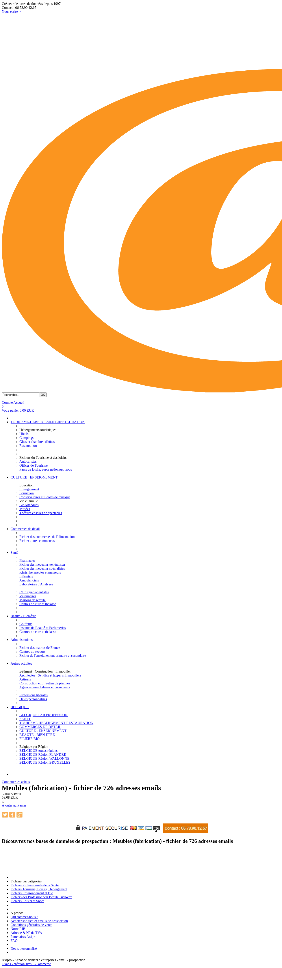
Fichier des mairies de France (39, 647)
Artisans (25, 679)
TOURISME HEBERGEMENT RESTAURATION (56, 723)
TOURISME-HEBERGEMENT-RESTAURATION (48, 422)
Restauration (28, 445)
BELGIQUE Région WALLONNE (44, 758)
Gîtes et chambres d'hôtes (37, 442)
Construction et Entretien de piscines (44, 683)
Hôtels (23, 434)
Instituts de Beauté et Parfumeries (42, 628)
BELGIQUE (20, 707)
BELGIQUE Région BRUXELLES (44, 762)
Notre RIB (18, 929)
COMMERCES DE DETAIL (40, 727)
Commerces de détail (25, 529)
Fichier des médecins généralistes (42, 564)
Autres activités (21, 663)
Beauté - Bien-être (23, 616)
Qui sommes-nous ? (24, 917)
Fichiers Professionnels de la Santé (35, 885)
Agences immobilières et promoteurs (44, 687)
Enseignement (29, 489)
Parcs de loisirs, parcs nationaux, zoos (45, 469)
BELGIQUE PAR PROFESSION (43, 715)
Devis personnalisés (33, 699)
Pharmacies (27, 560)
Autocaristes (28, 461)
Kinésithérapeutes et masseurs (40, 572)
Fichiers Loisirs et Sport (27, 901)
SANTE (25, 719)
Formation (26, 493)
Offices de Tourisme (33, 465)
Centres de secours (32, 651)
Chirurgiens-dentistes (34, 592)
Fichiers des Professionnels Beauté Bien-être (41, 897)
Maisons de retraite (32, 600)
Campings (26, 438)
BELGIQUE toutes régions (38, 750)
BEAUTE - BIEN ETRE (37, 735)
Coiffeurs (25, 624)
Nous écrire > (11, 11)
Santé (14, 552)
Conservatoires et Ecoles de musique (44, 497)
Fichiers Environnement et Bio (32, 893)
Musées (24, 509)
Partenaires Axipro (23, 937)
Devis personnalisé (24, 948)
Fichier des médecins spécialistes (42, 568)
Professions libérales (33, 695)
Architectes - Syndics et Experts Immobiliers (50, 675)
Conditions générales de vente (31, 925)
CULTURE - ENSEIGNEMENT (34, 477)
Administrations (22, 640)
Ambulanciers (29, 580)
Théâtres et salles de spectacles (40, 513)
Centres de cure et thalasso (37, 604)
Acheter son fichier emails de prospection (39, 921)
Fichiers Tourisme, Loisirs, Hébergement (39, 889)
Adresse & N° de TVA (26, 933)
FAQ (14, 940)
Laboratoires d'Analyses (36, 584)
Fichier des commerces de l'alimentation (47, 537)
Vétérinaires (27, 596)
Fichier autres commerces (37, 541)
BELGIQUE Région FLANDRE (42, 754)
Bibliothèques (29, 505)
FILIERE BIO (29, 739)
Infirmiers (26, 576)
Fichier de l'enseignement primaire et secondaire (52, 655)
